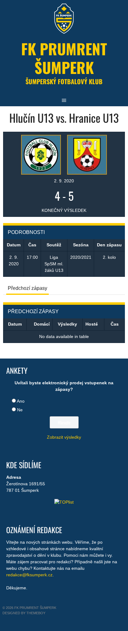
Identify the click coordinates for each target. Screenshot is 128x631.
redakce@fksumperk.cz (29, 574)
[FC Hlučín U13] (41, 154)
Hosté (91, 324)
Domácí (42, 324)
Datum (15, 324)
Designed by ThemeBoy (23, 613)
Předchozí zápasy (27, 288)
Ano (21, 401)
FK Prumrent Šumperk (64, 58)
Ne (20, 409)
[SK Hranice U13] (87, 154)
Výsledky (67, 324)
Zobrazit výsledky (64, 437)
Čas (115, 324)
